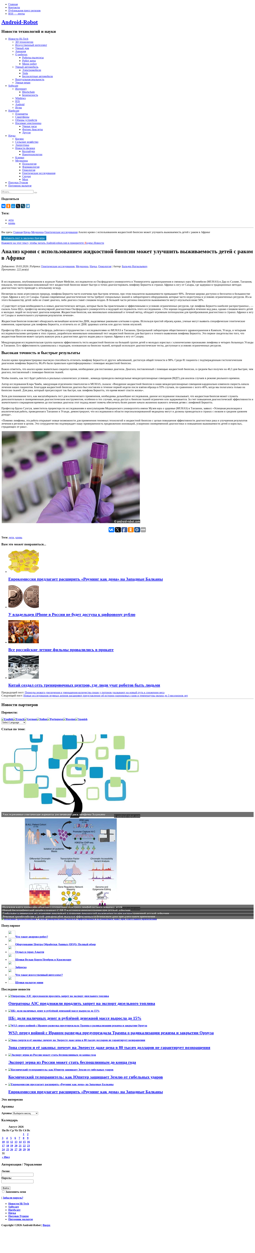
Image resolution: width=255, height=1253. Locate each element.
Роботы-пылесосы (33, 57)
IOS (17, 101)
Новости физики (25, 148)
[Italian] (42, 719)
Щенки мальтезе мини (29, 982)
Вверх (46, 1225)
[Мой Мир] (13, 206)
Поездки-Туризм (18, 182)
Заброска (21, 967)
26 (11, 1149)
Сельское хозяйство (26, 141)
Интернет (21, 88)
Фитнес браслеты (32, 129)
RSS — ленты (16, 13)
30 (28, 1149)
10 (3, 1141)
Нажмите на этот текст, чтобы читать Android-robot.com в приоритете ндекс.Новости (52, 242)
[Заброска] (11, 967)
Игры (18, 107)
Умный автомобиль (26, 66)
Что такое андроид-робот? (31, 936)
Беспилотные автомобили (37, 76)
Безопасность (30, 95)
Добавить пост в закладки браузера (24, 238)
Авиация (20, 51)
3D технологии (24, 41)
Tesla (25, 73)
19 (11, 1145)
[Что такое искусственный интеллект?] (11, 974)
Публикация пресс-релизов (24, 10)
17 (3, 1145)
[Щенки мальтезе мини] (11, 982)
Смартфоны (22, 116)
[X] (18, 206)
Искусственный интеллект (31, 45)
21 (20, 1145)
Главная (13, 4)
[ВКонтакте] (3, 206)
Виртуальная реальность (29, 79)
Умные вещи (22, 82)
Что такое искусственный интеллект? (39, 974)
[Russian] (69, 719)
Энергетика (22, 145)
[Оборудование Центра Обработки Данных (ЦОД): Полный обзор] (11, 944)
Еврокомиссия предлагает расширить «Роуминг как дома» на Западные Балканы (85, 1091)
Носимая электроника (28, 123)
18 (7, 1145)
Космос (19, 138)
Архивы (6, 1113)
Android (19, 104)
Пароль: (6, 1177)
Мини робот (29, 63)
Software (13, 85)
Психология (29, 163)
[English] (7, 719)
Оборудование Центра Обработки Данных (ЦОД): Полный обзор (55, 944)
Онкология (28, 170)
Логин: (5, 1171)
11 (7, 1141)
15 (24, 1141)
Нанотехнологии (32, 154)
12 (11, 1141)
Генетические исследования (38, 173)
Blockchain (28, 91)
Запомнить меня (15, 1191)
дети (11, 220)
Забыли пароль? (13, 1197)
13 (16, 1141)
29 (24, 1149)
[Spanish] (81, 719)
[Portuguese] (55, 719)
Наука (11, 135)
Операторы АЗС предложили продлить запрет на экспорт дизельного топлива (81, 1003)
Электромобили (31, 70)
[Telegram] (28, 206)
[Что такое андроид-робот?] (11, 936)
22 (24, 1145)
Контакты (14, 7)
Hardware (13, 110)
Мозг (25, 179)
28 (20, 1149)
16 (28, 1141)
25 (7, 1149)
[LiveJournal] (23, 206)
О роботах (21, 54)
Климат (19, 157)
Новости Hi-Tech (18, 38)
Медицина (21, 160)
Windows (20, 98)
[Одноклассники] (8, 206)
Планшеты (21, 113)
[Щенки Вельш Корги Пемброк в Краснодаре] (11, 959)
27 (16, 1149)
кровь (11, 223)
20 (16, 1145)
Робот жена (29, 60)
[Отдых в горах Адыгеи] (11, 951)
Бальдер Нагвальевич (134, 266)
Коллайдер (28, 151)
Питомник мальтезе (20, 185)
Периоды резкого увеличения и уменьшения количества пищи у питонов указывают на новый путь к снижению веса (94, 692)
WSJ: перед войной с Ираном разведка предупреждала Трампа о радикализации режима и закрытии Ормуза (111, 1032)
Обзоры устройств (26, 120)
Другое (26, 132)
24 (3, 1149)
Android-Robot (19, 22)
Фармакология (30, 166)
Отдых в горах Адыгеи (29, 951)
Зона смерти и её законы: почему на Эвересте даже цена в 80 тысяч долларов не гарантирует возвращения (109, 1047)
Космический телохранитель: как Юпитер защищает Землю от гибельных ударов (85, 1077)
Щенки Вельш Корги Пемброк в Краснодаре (43, 959)
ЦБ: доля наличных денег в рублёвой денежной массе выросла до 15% (74, 1018)
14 (20, 1141)
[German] (30, 719)
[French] (18, 719)
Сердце (26, 176)
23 (28, 1145)
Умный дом (22, 48)
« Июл (6, 1157)
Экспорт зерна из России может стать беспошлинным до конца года (72, 1062)
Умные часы (29, 126)
